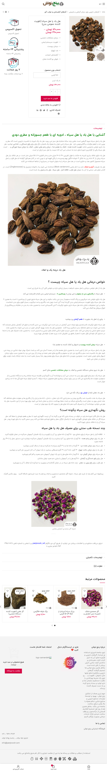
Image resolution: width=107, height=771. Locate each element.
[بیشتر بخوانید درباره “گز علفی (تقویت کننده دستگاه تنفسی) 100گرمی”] (7, 595)
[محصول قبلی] (8, 12)
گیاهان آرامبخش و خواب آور (55, 12)
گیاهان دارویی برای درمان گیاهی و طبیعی (83, 12)
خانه (103, 12)
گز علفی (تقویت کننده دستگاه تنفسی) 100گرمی (15, 613)
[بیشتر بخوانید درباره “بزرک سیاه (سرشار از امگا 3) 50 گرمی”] (59, 595)
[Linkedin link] (37, 110)
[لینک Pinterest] (40, 110)
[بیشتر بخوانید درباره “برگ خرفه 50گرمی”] (33, 595)
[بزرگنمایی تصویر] (100, 47)
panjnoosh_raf (39, 543)
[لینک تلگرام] (58, 113)
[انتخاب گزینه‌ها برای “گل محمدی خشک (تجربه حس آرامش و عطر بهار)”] (84, 595)
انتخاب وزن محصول (52, 70)
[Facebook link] (47, 110)
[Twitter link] (44, 110)
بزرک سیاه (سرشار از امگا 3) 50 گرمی (66, 612)
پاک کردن (55, 81)
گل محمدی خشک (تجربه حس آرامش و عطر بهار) (92, 613)
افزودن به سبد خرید (50, 98)
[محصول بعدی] (3, 12)
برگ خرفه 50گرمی (40, 611)
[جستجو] (3, 4)
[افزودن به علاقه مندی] (84, 591)
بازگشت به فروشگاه (13, 671)
